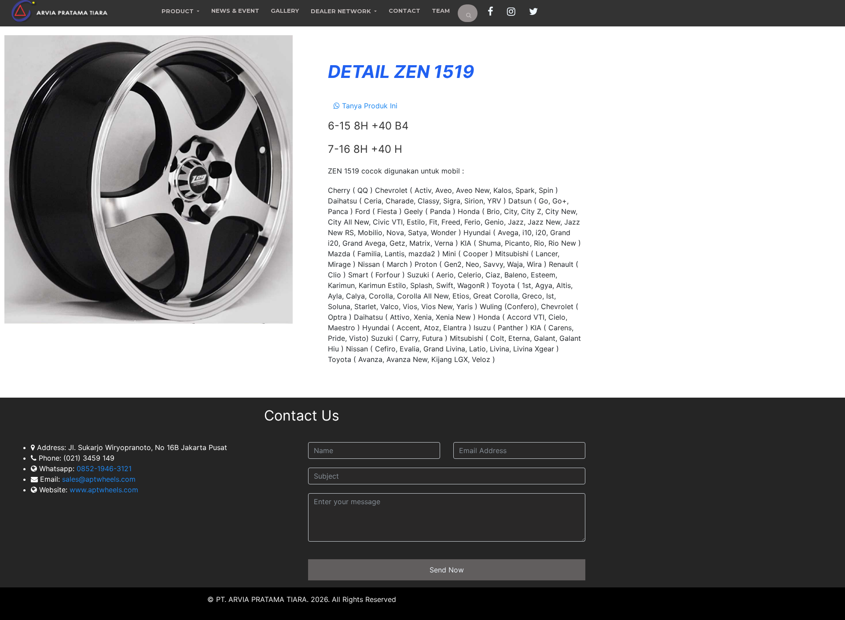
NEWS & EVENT (235, 10)
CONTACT (404, 10)
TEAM (441, 10)
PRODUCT (178, 11)
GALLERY (285, 10)
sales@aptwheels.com (98, 479)
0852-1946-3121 (104, 468)
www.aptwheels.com (104, 489)
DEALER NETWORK (342, 11)
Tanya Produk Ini (368, 105)
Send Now (447, 569)
